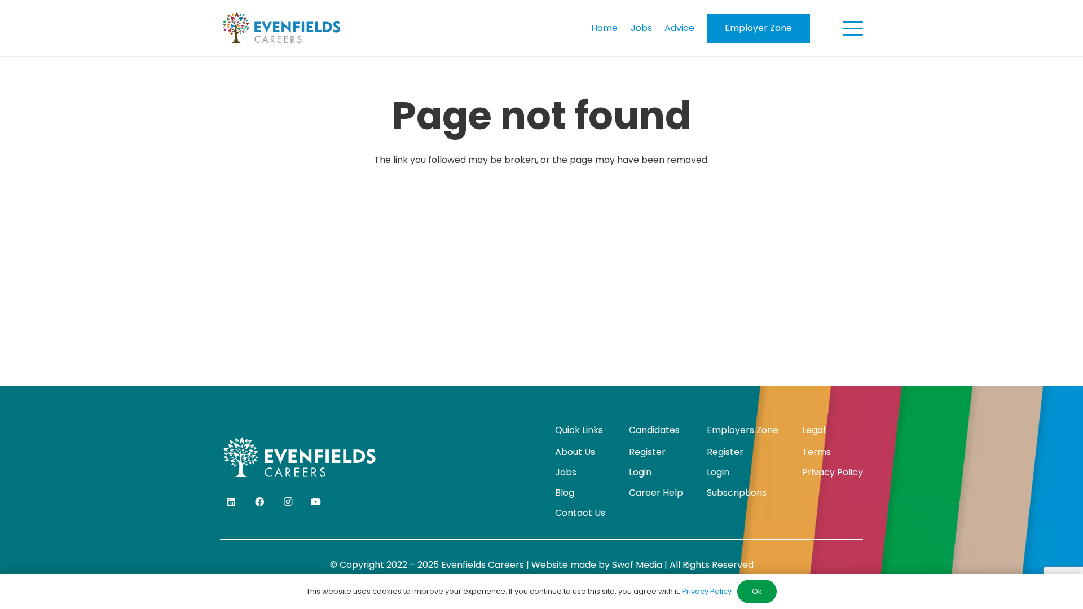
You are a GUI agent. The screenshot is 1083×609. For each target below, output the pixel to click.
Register (647, 451)
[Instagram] (287, 502)
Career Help (656, 492)
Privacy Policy (832, 472)
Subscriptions (737, 492)
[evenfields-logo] (281, 28)
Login (640, 472)
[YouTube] (316, 502)
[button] (852, 28)
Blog (564, 492)
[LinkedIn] (231, 502)
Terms (816, 451)
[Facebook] (259, 502)
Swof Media (637, 564)
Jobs (565, 472)
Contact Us (580, 512)
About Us (575, 451)
